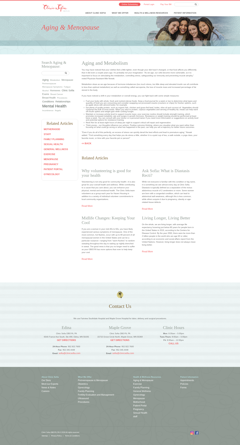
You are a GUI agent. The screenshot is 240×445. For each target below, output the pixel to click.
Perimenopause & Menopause (93, 380)
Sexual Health (53, 144)
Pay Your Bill (165, 4)
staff (47, 134)
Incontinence (47, 110)
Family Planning (54, 139)
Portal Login (149, 4)
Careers (45, 391)
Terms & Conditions (72, 436)
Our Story (46, 380)
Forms (183, 387)
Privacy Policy (56, 436)
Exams (45, 94)
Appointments (187, 380)
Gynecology (52, 174)
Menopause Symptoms (52, 87)
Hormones (55, 90)
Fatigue (67, 87)
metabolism (55, 80)
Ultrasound (83, 398)
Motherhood (52, 129)
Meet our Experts (50, 384)
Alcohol (45, 90)
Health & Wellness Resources (151, 13)
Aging (45, 79)
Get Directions (66, 340)
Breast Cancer (56, 94)
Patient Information (185, 13)
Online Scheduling (130, 4)
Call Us (173, 343)
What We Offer (120, 13)
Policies (184, 384)
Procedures (62, 98)
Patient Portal (53, 169)
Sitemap (45, 436)
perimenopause (49, 83)
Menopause (67, 80)
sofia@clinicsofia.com (69, 353)
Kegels (58, 110)
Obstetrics (83, 384)
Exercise (49, 154)
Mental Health (54, 106)
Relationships (62, 101)
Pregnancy (51, 164)
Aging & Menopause (143, 380)
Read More (87, 206)
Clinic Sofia (68, 90)
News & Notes (49, 387)
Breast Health (49, 98)
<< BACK (86, 143)
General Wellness (56, 149)
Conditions (48, 101)
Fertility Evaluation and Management (96, 395)
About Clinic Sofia (95, 13)
